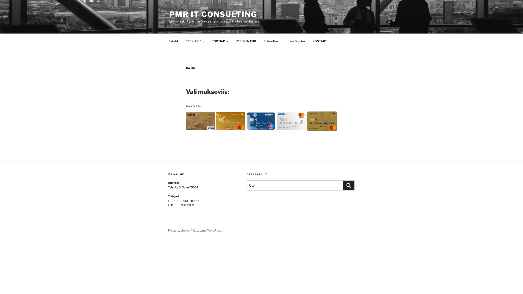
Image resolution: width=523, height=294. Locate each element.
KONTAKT (320, 41)
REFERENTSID (246, 41)
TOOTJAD (218, 41)
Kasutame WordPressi (207, 230)
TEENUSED (193, 41)
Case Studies (296, 41)
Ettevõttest (272, 41)
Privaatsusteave (179, 230)
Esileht (173, 41)
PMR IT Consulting (213, 14)
